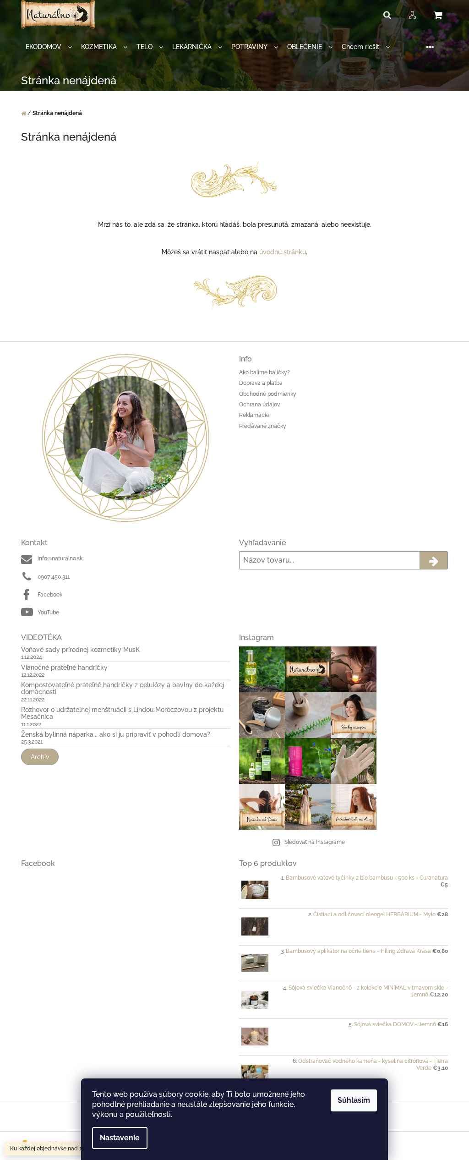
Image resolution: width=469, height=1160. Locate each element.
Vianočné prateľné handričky (64, 667)
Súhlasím (354, 1100)
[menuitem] (48, 47)
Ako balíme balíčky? (264, 372)
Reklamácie (254, 415)
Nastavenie (120, 1137)
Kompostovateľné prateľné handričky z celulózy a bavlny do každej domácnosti (122, 688)
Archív (40, 757)
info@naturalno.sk (60, 558)
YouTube (48, 612)
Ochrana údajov (259, 404)
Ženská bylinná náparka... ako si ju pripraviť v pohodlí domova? (115, 734)
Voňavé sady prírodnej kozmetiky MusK (80, 649)
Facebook (50, 594)
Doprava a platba (261, 383)
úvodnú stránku (282, 252)
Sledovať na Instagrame (314, 842)
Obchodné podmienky (267, 394)
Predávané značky (262, 426)
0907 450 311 (54, 577)
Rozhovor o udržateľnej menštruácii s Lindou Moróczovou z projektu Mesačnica (122, 713)
